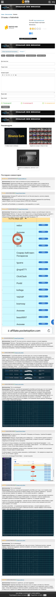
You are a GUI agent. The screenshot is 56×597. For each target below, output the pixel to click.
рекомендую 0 (10, 55)
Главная (2, 14)
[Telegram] (32, 33)
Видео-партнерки (8, 14)
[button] (3, 75)
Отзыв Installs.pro (22, 178)
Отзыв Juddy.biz (20, 579)
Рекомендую (6, 103)
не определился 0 (31, 55)
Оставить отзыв (41, 55)
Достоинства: (4, 61)
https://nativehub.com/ (39, 20)
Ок (28, 595)
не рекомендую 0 (20, 55)
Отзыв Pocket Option (20, 193)
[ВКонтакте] (30, 33)
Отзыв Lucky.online (19, 352)
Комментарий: (5, 72)
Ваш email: (4, 98)
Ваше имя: (4, 94)
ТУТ (45, 595)
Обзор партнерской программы (9, 51)
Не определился (49, 103)
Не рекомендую (27, 103)
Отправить (5, 107)
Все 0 (3, 55)
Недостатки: (4, 67)
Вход (53, 2)
